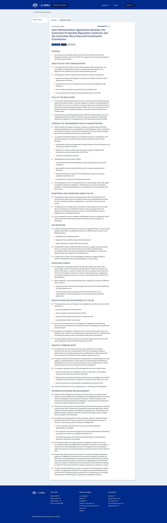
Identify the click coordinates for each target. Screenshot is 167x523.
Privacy (81, 498)
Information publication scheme (88, 505)
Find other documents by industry (42, 12)
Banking (110, 496)
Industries (105, 5)
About (116, 5)
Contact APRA (54, 498)
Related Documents (65, 20)
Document (54, 20)
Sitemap (81, 510)
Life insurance (112, 501)
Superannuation (112, 505)
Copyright (82, 501)
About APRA (53, 496)
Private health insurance (115, 503)
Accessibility (82, 496)
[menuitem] (106, 5)
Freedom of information (85, 503)
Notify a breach (54, 501)
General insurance (113, 498)
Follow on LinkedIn (55, 503)
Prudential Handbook (60, 5)
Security (81, 508)
